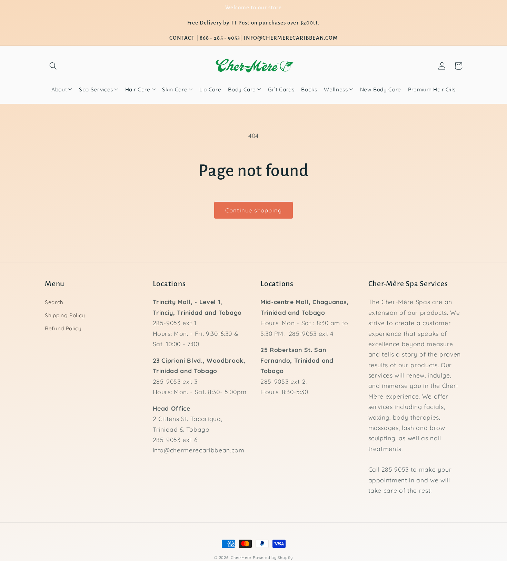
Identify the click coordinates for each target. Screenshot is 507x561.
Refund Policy (63, 328)
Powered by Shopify (273, 557)
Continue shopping (253, 210)
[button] (53, 66)
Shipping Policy (65, 315)
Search (54, 302)
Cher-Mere (241, 557)
